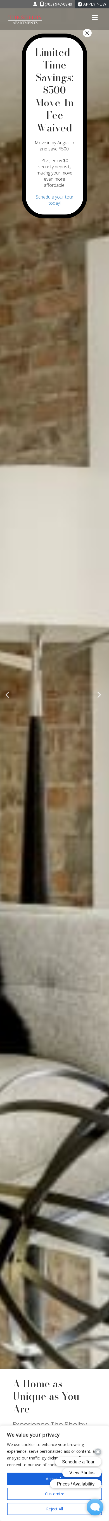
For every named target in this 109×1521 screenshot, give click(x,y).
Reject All (54, 1508)
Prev (9, 694)
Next (100, 694)
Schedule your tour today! (55, 200)
